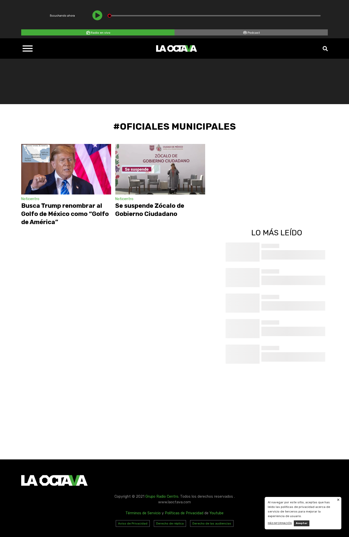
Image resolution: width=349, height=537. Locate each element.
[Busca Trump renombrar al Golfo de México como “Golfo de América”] (66, 169)
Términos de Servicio (143, 513)
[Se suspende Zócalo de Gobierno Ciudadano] (160, 169)
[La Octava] (176, 48)
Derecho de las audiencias (211, 523)
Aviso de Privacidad (132, 523)
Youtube (217, 513)
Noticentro (30, 199)
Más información (280, 523)
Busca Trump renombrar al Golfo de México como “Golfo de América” (65, 214)
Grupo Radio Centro (161, 496)
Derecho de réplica (170, 523)
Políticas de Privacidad (184, 513)
